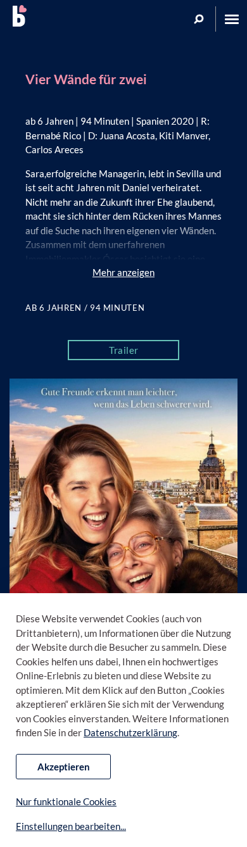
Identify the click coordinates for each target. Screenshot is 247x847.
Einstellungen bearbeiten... (71, 826)
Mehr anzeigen (123, 272)
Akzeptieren (63, 766)
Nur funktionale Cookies (66, 801)
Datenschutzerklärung (130, 732)
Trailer (124, 350)
